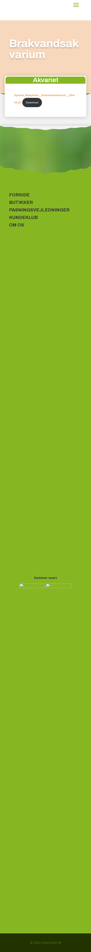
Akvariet (45, 79)
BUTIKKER (21, 202)
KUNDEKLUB (23, 217)
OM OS (16, 225)
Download (32, 102)
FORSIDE (19, 194)
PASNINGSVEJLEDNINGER (39, 209)
